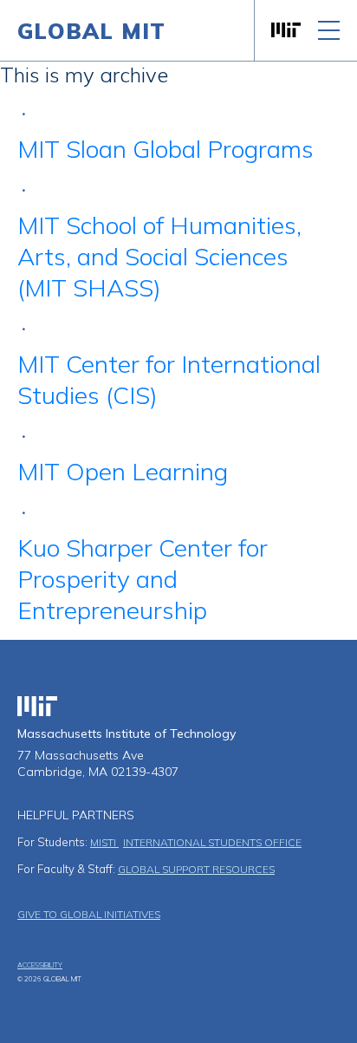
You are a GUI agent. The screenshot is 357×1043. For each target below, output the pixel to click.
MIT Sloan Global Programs (165, 149)
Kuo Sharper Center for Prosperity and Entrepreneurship (142, 578)
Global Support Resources (196, 869)
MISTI (104, 842)
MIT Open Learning (122, 471)
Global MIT (91, 30)
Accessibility (39, 965)
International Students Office (212, 842)
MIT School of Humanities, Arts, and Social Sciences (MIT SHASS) (159, 256)
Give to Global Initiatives (88, 914)
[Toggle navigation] (329, 30)
